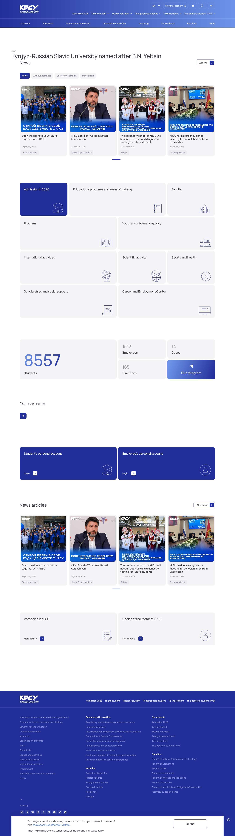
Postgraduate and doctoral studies (104, 745)
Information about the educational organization (44, 717)
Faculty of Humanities (163, 773)
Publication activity (96, 726)
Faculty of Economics (163, 763)
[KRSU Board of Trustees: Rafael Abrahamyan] (93, 120)
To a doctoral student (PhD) (166, 745)
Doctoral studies (94, 787)
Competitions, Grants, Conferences (104, 736)
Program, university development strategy (41, 722)
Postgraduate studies (97, 782)
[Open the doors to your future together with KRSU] (43, 120)
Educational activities (31, 754)
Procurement (26, 768)
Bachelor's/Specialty (96, 773)
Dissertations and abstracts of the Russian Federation (113, 731)
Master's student (160, 731)
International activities (31, 764)
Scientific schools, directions (100, 750)
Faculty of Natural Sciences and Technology (174, 758)
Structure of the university (33, 726)
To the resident (159, 740)
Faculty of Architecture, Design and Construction (177, 787)
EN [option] (154, 5)
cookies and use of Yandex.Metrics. (51, 824)
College (90, 796)
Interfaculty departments (165, 791)
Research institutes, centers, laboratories (107, 759)
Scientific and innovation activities (37, 773)
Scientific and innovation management (106, 740)
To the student (159, 726)
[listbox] (156, 6)
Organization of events (31, 740)
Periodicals (25, 750)
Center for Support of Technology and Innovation (111, 755)
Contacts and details (30, 731)
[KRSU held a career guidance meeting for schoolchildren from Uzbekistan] (191, 120)
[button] (116, 159)
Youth (23, 778)
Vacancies (25, 736)
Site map (24, 805)
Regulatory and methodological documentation (110, 722)
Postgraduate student (163, 736)
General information (30, 759)
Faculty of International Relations (169, 777)
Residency (91, 791)
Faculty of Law (159, 768)
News (22, 745)
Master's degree (94, 777)
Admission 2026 (160, 722)
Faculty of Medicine (162, 782)
